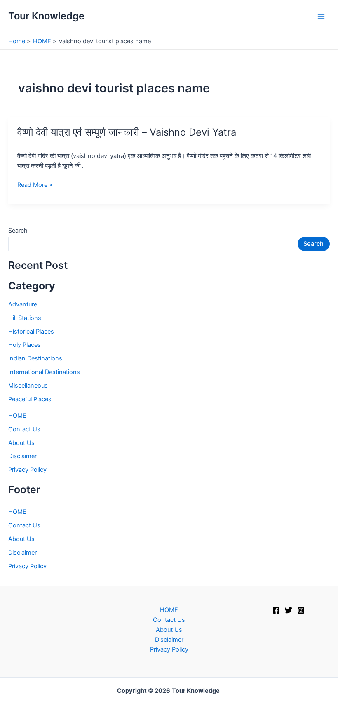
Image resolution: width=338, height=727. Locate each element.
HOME (17, 415)
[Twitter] (288, 610)
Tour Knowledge (46, 16)
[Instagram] (301, 610)
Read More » (34, 185)
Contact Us (24, 429)
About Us (21, 443)
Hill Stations (24, 318)
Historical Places (31, 331)
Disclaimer (22, 456)
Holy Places (24, 344)
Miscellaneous (28, 385)
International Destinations (44, 372)
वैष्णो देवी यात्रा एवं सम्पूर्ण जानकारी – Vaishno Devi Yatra (126, 132)
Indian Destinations (35, 358)
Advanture (22, 304)
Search (18, 230)
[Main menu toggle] (321, 16)
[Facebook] (276, 610)
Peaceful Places (30, 399)
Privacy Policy (27, 469)
